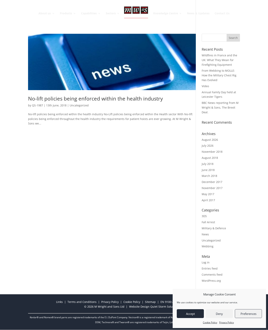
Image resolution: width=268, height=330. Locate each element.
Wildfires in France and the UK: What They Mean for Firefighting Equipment (219, 60)
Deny (219, 314)
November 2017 (212, 188)
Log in (206, 262)
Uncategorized (79, 105)
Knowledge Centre (165, 13)
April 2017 (208, 200)
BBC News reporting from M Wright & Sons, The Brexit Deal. (220, 107)
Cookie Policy (210, 322)
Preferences (248, 314)
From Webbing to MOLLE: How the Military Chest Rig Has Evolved (219, 75)
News (205, 234)
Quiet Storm (158, 306)
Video (205, 86)
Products (66, 13)
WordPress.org (211, 280)
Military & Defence (214, 228)
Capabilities (89, 13)
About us (44, 13)
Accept (190, 314)
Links (59, 302)
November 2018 (212, 152)
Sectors (111, 13)
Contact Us (222, 13)
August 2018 (210, 158)
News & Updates (198, 13)
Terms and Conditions (82, 302)
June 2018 (208, 170)
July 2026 (207, 145)
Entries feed (210, 268)
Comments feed (212, 274)
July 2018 (207, 164)
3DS (204, 216)
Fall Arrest (208, 222)
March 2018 (209, 176)
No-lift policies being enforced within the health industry (95, 98)
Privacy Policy (226, 322)
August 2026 (210, 140)
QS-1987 (37, 105)
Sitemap (150, 302)
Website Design (139, 306)
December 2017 (212, 182)
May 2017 (208, 194)
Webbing (207, 246)
